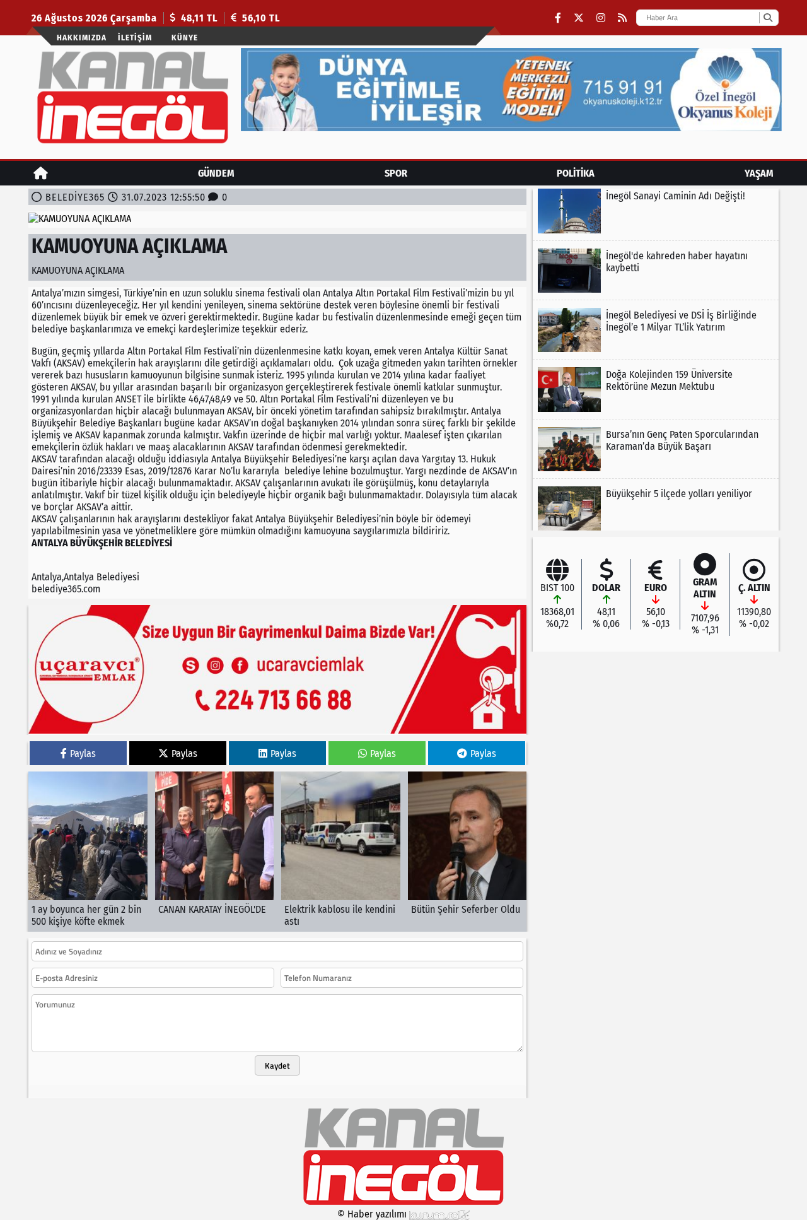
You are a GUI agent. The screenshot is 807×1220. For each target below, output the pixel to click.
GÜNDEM (216, 173)
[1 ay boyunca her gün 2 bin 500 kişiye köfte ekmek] (88, 851)
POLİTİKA (576, 173)
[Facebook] (558, 18)
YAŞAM (759, 173)
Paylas (83, 754)
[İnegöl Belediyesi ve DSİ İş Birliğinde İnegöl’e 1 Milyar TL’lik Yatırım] (656, 330)
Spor (396, 173)
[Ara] (767, 17)
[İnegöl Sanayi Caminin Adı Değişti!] (656, 211)
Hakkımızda (82, 37)
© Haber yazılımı (373, 1214)
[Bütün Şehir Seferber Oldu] (467, 851)
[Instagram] (600, 18)
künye (184, 37)
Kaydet (277, 1065)
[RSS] (622, 18)
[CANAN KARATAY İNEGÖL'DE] (214, 851)
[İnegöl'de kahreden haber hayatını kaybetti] (656, 271)
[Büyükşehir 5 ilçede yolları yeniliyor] (656, 508)
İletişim (135, 37)
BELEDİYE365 (75, 197)
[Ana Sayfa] (40, 173)
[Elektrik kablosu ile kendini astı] (340, 851)
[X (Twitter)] (579, 18)
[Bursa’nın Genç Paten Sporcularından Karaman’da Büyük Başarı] (656, 449)
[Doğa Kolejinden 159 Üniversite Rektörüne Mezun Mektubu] (656, 389)
